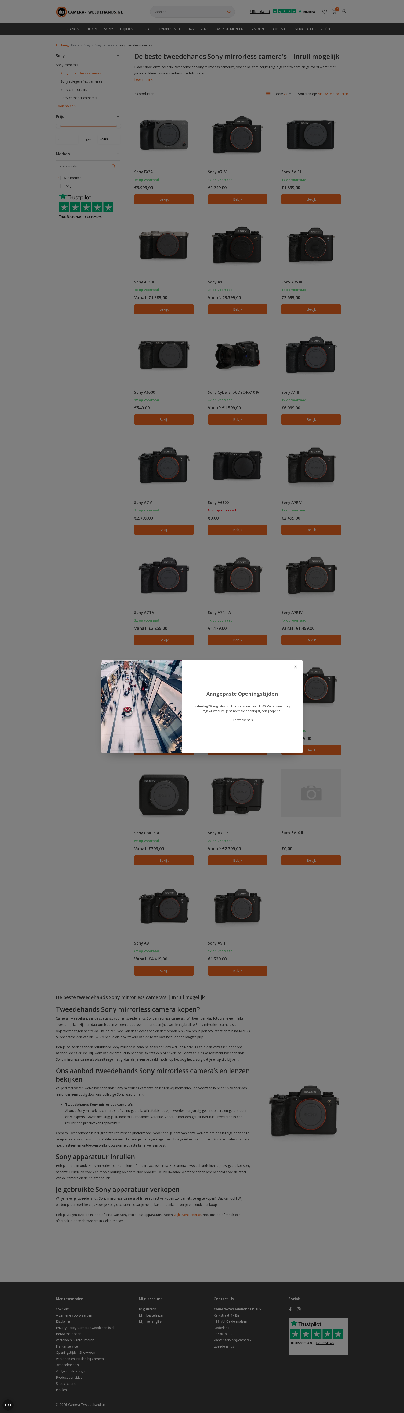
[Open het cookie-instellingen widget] (8, 1405)
